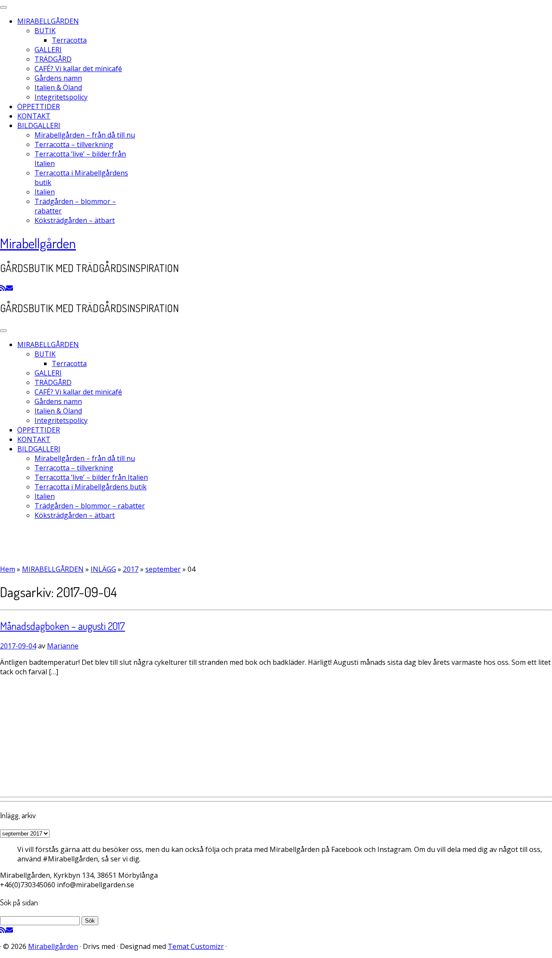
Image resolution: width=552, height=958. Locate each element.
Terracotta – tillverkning (73, 144)
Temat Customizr (196, 946)
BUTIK (45, 30)
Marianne (62, 646)
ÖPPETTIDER (38, 106)
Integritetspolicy (61, 97)
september (163, 569)
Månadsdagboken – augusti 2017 (62, 625)
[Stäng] (3, 7)
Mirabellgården (38, 243)
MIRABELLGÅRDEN (48, 21)
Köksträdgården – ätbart (74, 220)
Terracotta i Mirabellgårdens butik (90, 487)
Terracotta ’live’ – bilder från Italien (91, 477)
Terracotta (69, 40)
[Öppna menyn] (3, 330)
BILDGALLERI (38, 125)
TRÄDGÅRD (53, 59)
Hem (7, 569)
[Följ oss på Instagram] (20, 288)
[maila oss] (9, 288)
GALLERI (48, 49)
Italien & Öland (58, 87)
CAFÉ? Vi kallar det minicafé (78, 68)
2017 (130, 569)
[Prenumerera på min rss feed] (3, 288)
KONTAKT (33, 116)
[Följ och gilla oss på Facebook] (15, 288)
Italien (44, 192)
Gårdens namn (58, 78)
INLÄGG (103, 569)
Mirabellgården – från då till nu (84, 135)
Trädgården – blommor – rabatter (89, 505)
